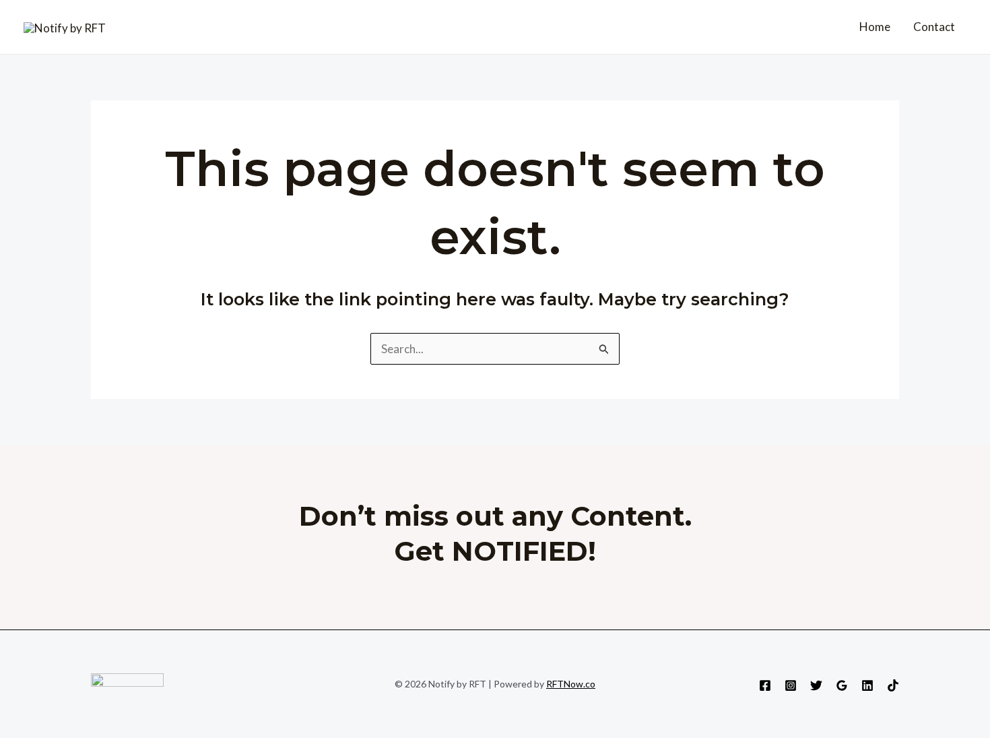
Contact (934, 27)
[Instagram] (791, 685)
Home (874, 27)
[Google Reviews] (842, 685)
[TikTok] (893, 685)
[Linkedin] (867, 685)
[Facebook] (765, 685)
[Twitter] (816, 685)
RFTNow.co (570, 683)
